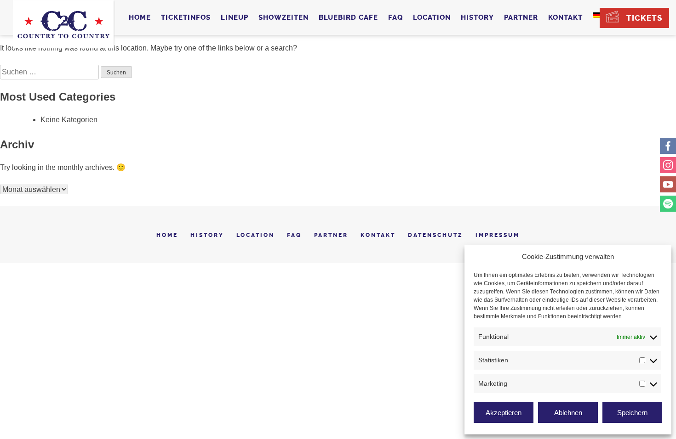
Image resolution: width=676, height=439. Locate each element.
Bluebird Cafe (348, 17)
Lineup (234, 17)
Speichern (632, 412)
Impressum (497, 235)
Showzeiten (283, 17)
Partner (521, 17)
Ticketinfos (186, 17)
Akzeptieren (503, 412)
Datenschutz (435, 235)
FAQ (395, 17)
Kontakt (565, 17)
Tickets (644, 18)
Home (140, 17)
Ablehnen (568, 412)
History (477, 17)
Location (432, 17)
